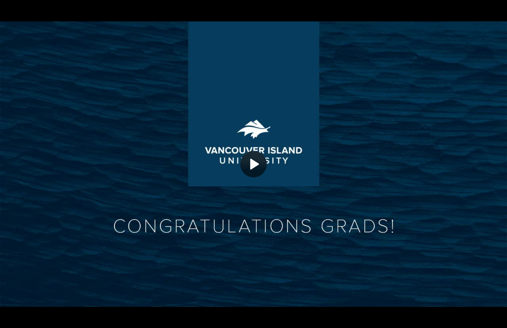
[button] (253, 164)
